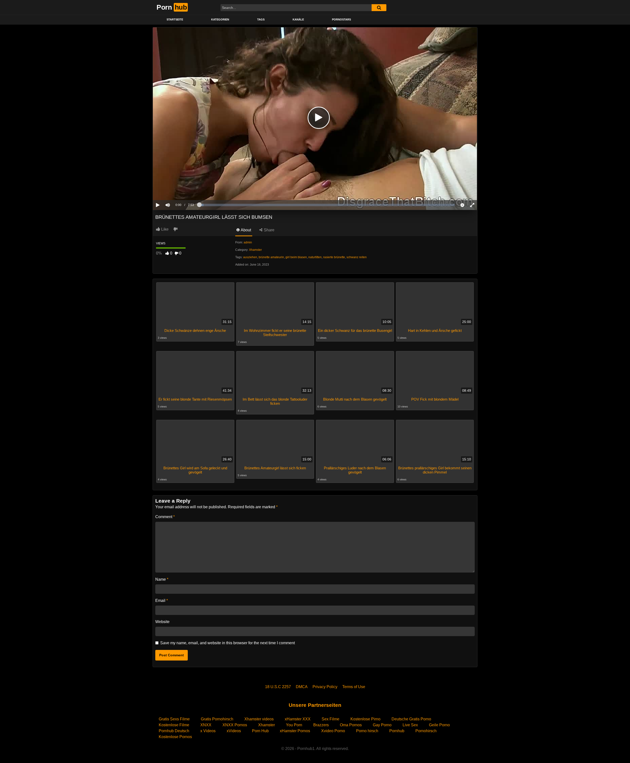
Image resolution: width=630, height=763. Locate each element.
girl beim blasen (296, 257)
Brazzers (321, 725)
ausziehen (250, 257)
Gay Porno (382, 725)
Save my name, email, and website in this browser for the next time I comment (227, 643)
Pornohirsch (426, 731)
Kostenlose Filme (174, 725)
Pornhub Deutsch (174, 731)
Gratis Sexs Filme (174, 719)
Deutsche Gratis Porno (411, 719)
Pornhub (396, 731)
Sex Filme (330, 719)
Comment (165, 517)
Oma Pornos (351, 725)
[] (379, 7)
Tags (261, 19)
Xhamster (255, 250)
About (245, 230)
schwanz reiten (356, 257)
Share (268, 230)
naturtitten (315, 257)
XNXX (205, 725)
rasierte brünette (334, 257)
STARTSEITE (175, 19)
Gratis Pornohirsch (217, 719)
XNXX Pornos (234, 725)
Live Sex (410, 725)
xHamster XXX (298, 719)
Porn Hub (260, 731)
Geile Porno (439, 725)
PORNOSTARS (341, 19)
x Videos (208, 731)
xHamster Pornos (295, 731)
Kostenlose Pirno (365, 719)
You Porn (294, 725)
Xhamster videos (259, 719)
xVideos (234, 731)
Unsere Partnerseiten (315, 705)
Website (162, 622)
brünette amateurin (271, 257)
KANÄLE (298, 19)
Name (161, 579)
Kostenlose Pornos (175, 737)
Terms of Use (353, 687)
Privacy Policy (325, 687)
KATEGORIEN (220, 19)
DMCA (302, 687)
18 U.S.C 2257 (278, 687)
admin (248, 242)
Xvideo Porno (333, 731)
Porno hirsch (367, 731)
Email (161, 600)
